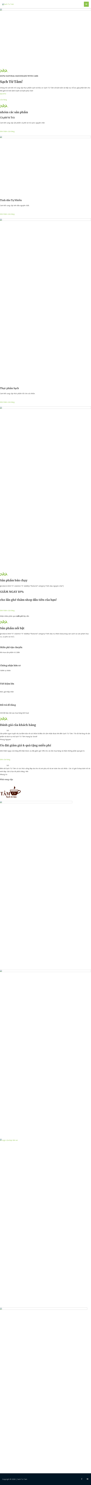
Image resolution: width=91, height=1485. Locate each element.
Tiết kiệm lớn (7, 683)
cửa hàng (3, 99)
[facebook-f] (83, 1479)
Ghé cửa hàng (5, 759)
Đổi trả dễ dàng (8, 705)
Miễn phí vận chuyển (11, 647)
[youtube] (88, 1479)
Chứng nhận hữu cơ (10, 665)
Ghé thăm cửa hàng (7, 131)
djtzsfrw (3, 94)
